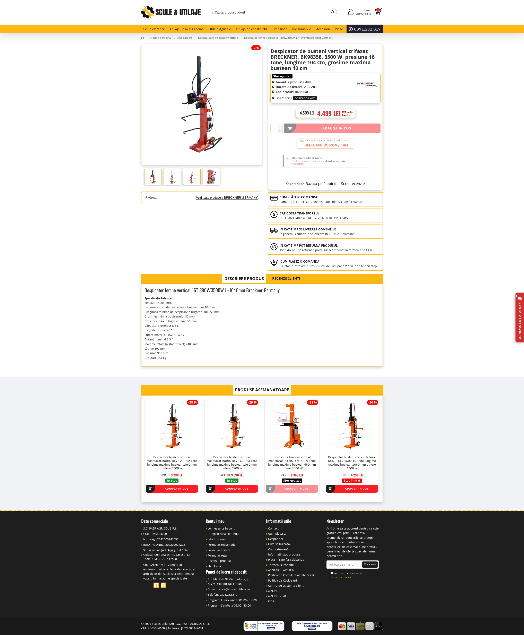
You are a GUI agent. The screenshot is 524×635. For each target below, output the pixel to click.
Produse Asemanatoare (262, 389)
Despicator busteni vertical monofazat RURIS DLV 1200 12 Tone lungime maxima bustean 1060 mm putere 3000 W (172, 462)
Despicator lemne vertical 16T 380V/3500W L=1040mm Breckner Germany (288, 38)
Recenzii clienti (286, 278)
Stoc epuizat (282, 76)
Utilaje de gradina (160, 38)
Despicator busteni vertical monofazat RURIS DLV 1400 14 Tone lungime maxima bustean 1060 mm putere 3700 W (232, 462)
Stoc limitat (352, 480)
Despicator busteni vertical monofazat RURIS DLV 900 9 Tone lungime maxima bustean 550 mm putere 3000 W (292, 462)
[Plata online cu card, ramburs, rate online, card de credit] (360, 626)
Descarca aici (305, 98)
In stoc (172, 480)
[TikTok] (163, 585)
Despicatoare (184, 38)
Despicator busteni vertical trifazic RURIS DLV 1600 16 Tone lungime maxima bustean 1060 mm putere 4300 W (352, 462)
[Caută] (331, 12)
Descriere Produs (244, 278)
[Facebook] (156, 585)
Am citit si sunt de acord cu (347, 575)
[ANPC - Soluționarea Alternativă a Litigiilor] (264, 626)
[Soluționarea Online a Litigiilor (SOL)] (312, 626)
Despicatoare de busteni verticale (218, 38)
